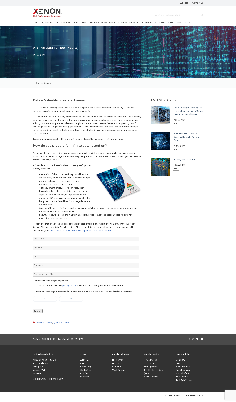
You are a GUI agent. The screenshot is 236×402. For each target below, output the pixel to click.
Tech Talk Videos (184, 380)
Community (85, 367)
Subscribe (84, 377)
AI (57, 23)
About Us (181, 23)
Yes (45, 298)
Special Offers (182, 373)
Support (184, 3)
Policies (84, 373)
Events (179, 363)
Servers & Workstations (102, 23)
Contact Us (197, 3)
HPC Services (150, 360)
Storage (65, 23)
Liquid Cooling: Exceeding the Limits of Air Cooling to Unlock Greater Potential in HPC (188, 111)
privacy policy (69, 286)
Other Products (126, 23)
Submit (37, 311)
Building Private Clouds (185, 159)
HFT (84, 23)
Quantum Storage (62, 323)
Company (180, 360)
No (71, 298)
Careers (83, 363)
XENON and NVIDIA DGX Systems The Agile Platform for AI (187, 137)
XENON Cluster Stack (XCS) (154, 371)
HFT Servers (117, 360)
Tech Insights (182, 377)
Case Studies (166, 23)
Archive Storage (44, 323)
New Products (183, 367)
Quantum (47, 23)
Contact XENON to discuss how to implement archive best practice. (81, 231)
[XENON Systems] (48, 12)
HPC (37, 23)
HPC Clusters (118, 363)
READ (176, 123)
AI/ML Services (151, 377)
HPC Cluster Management (150, 365)
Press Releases (183, 370)
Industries (147, 23)
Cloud (76, 23)
